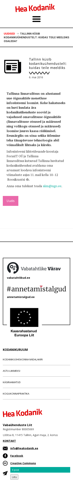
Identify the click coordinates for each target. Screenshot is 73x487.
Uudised (9, 33)
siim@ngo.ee (52, 186)
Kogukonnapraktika (16, 393)
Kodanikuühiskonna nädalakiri (23, 359)
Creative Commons (23, 463)
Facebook (16, 455)
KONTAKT (9, 441)
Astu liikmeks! (11, 370)
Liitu (14, 477)
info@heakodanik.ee (24, 448)
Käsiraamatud (12, 382)
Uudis (11, 201)
